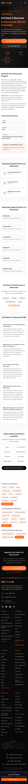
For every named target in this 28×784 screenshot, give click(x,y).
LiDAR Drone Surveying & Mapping (7, 626)
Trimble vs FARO (19, 674)
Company (18, 693)
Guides (2, 702)
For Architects (18, 717)
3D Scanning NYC (19, 653)
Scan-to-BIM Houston (20, 665)
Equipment (3, 11)
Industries (18, 611)
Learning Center (5, 699)
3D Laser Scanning (5, 617)
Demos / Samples (5, 726)
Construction (18, 620)
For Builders (18, 729)
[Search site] (21, 2)
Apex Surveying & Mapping (13, 742)
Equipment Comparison (6, 723)
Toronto (4, 487)
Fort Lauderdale (21, 447)
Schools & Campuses (6, 710)
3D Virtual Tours (5, 614)
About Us (17, 696)
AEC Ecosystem (19, 707)
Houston (3, 662)
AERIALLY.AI (14, 748)
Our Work (17, 699)
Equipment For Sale (19, 641)
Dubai (2, 682)
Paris (2, 679)
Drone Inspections (21, 533)
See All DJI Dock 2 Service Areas (13, 468)
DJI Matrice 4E (5, 515)
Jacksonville (18, 494)
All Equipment (5, 525)
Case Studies (4, 720)
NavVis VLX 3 (13, 522)
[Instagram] (2, 606)
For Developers (18, 723)
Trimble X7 (4, 522)
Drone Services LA (19, 659)
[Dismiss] (26, 773)
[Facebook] (13, 606)
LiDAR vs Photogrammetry (19, 681)
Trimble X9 (21, 519)
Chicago (3, 665)
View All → (3, 641)
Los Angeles (4, 659)
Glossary (3, 729)
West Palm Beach (20, 452)
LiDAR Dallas (18, 668)
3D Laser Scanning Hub (6, 707)
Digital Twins (4, 633)
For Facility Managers (20, 726)
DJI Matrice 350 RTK (20, 512)
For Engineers (18, 720)
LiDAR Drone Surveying (7, 537)
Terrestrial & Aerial (19, 645)
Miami (7, 447)
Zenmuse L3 (5, 519)
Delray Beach (20, 461)
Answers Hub (4, 732)
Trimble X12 (13, 519)
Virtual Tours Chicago (20, 662)
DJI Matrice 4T (15, 515)
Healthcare (17, 631)
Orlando (4, 494)
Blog (2, 696)
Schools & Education (20, 614)
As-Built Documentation (7, 636)
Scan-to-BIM (4, 620)
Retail (16, 629)
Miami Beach (5, 500)
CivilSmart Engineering (13, 744)
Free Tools (3, 704)
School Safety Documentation (5, 714)
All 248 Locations (6, 504)
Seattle (3, 671)
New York (3, 653)
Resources (4, 693)
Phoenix (3, 674)
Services (4, 611)
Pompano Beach (7, 461)
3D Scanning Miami (19, 656)
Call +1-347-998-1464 (15, 572)
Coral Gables (20, 456)
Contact (17, 710)
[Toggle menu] (25, 2)
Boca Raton (7, 452)
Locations (4, 650)
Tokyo (2, 685)
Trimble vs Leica (19, 677)
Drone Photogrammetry (8, 533)
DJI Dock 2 (10, 11)
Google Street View (5, 639)
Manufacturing (18, 626)
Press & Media (18, 704)
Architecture (18, 623)
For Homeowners (19, 731)
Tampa (10, 494)
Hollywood (7, 456)
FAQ (2, 735)
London (3, 676)
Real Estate (17, 617)
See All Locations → (5, 688)
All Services (18, 537)
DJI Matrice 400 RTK (7, 512)
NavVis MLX (22, 522)
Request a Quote (13, 779)
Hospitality (17, 634)
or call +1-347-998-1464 (14, 782)
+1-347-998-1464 (15, 46)
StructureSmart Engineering (13, 746)
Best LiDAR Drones (19, 684)
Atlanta (3, 668)
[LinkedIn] (10, 606)
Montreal (11, 487)
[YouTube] (6, 606)
